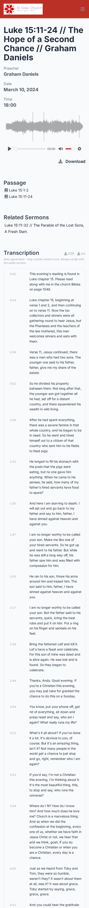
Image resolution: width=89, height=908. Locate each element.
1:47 (13, 534)
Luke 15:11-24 (20, 196)
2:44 (13, 680)
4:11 (13, 905)
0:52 (13, 383)
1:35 (13, 503)
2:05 (13, 576)
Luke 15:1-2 (19, 190)
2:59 (13, 707)
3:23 (13, 775)
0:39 (13, 352)
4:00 (13, 868)
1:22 (13, 461)
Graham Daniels (21, 74)
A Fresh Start (16, 231)
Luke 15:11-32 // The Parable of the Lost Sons (44, 225)
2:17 (13, 607)
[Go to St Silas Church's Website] (23, 9)
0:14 (13, 300)
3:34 (13, 806)
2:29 (13, 644)
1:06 (13, 420)
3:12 (13, 733)
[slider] (30, 149)
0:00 (13, 274)
